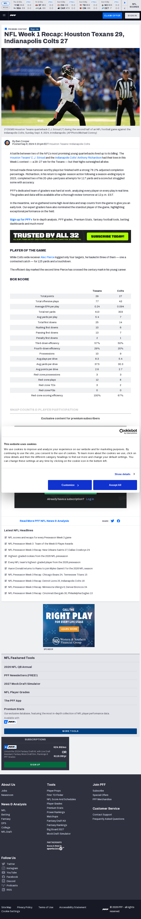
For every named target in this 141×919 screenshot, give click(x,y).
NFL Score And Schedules (61, 799)
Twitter (11, 864)
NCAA (5, 7)
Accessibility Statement (72, 907)
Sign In (132, 15)
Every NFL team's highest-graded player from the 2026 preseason (44, 562)
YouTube (12, 872)
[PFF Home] (13, 15)
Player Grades (54, 803)
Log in (90, 499)
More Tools (70, 731)
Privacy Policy (24, 907)
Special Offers (100, 795)
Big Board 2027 (55, 829)
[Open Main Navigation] (4, 15)
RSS (9, 890)
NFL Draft (6, 832)
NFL (5, 3)
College (5, 827)
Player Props (54, 790)
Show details (122, 473)
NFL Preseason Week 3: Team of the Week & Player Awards (41, 543)
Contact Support (102, 814)
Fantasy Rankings (57, 825)
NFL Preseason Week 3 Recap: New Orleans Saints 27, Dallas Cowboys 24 (49, 550)
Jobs (4, 790)
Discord (11, 881)
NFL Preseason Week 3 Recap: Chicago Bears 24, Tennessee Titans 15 (47, 574)
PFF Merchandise (102, 799)
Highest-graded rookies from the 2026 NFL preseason (38, 556)
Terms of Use (45, 907)
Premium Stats (55, 808)
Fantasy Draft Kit (56, 821)
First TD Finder (55, 795)
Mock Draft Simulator (58, 833)
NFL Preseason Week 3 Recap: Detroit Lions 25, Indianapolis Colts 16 (46, 581)
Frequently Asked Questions (108, 819)
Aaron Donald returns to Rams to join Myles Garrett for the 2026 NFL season (50, 568)
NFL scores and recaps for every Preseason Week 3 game (39, 537)
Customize (68, 484)
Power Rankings (56, 812)
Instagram (12, 868)
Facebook (12, 877)
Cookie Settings (10, 911)
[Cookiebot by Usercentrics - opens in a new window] (122, 431)
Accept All (115, 484)
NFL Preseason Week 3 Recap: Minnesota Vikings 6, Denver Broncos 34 (47, 587)
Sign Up (34, 29)
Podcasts (12, 885)
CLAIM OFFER (112, 15)
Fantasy (5, 819)
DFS (3, 823)
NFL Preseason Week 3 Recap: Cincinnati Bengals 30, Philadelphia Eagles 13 (50, 593)
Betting (5, 814)
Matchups (52, 816)
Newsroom (7, 795)
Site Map (6, 907)
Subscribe (98, 790)
